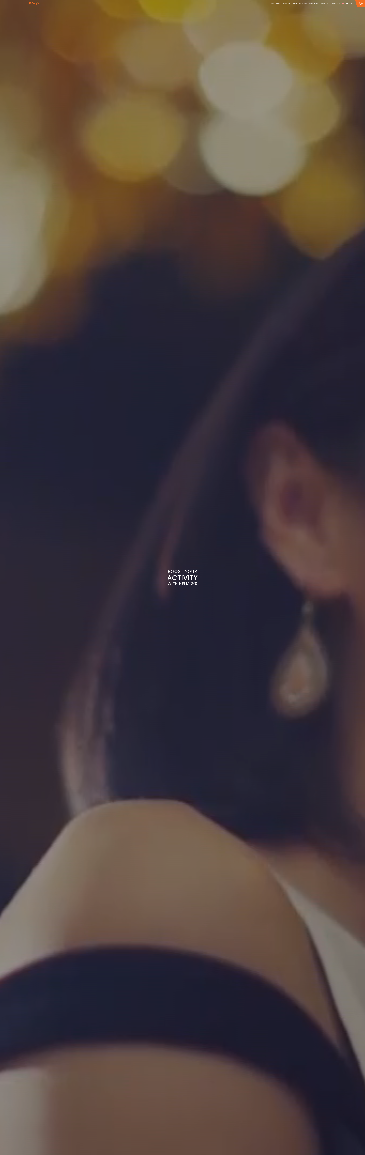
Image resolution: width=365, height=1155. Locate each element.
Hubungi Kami (324, 3)
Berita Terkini (313, 3)
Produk (295, 3)
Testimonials (335, 3)
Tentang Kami (275, 3)
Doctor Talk (286, 3)
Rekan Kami (303, 3)
